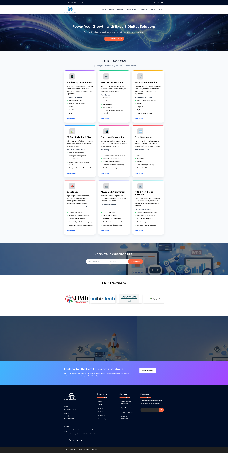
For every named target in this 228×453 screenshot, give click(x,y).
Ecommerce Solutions (127, 412)
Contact (152, 10)
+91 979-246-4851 (69, 418)
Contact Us (101, 415)
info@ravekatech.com (86, 3)
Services (100, 408)
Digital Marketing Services (128, 408)
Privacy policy (102, 419)
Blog (161, 10)
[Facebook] (154, 2)
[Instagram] (69, 440)
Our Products (131, 10)
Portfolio (144, 10)
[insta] (158, 2)
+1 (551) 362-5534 (71, 3)
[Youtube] (81, 440)
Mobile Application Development (126, 402)
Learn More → (72, 118)
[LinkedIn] (162, 2)
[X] (77, 440)
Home (104, 10)
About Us (111, 10)
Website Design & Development (125, 417)
